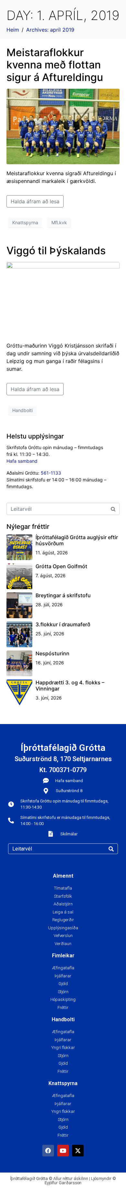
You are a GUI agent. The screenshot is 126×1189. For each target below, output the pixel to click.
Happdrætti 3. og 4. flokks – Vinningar (70, 685)
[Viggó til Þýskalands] (63, 299)
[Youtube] (63, 1150)
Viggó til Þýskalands (56, 250)
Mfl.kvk (59, 222)
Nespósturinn (52, 653)
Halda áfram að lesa (35, 201)
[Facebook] (48, 1150)
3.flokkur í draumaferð (63, 624)
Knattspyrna (25, 222)
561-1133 (51, 473)
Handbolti (22, 410)
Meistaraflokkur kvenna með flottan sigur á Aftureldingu (54, 65)
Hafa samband (21, 461)
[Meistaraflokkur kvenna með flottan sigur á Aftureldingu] (63, 126)
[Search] (111, 849)
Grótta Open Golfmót (61, 566)
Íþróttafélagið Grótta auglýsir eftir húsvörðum (77, 540)
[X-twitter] (78, 1150)
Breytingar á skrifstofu (63, 595)
